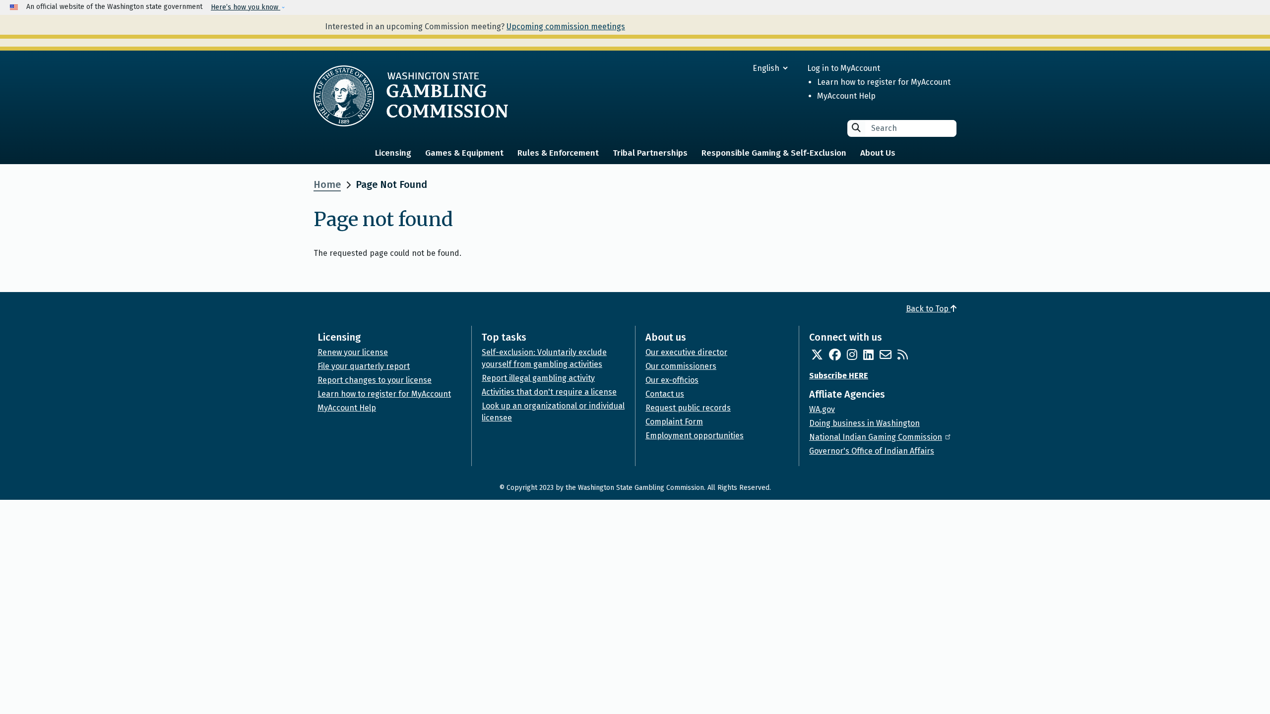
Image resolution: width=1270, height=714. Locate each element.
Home (327, 184)
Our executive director (686, 352)
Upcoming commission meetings (566, 26)
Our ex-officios (671, 380)
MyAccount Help (846, 96)
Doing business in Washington (864, 423)
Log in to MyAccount (843, 68)
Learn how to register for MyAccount (884, 82)
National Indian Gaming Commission (875, 437)
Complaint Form (674, 421)
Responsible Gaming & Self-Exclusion (773, 153)
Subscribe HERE (838, 375)
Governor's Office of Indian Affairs (871, 451)
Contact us (664, 394)
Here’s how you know (245, 7)
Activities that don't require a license (549, 392)
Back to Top (928, 308)
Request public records (688, 408)
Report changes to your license (375, 380)
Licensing (393, 153)
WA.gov (822, 409)
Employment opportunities (694, 435)
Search (856, 127)
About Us (877, 153)
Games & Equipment (464, 153)
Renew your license (353, 352)
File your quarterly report (364, 366)
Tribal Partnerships (650, 153)
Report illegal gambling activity (538, 378)
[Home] (411, 95)
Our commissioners (680, 366)
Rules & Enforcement (558, 153)
